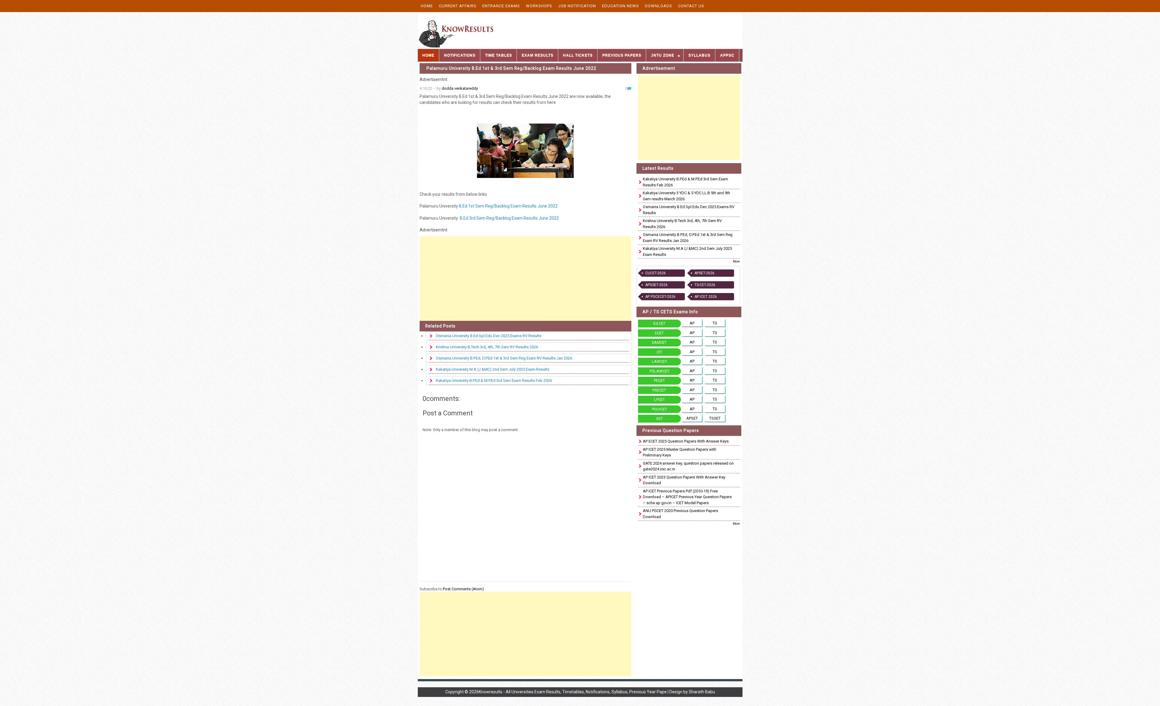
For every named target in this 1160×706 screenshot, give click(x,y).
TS (715, 323)
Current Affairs (457, 6)
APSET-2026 (704, 273)
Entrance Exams (501, 6)
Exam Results (537, 55)
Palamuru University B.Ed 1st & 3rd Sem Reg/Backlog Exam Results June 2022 (511, 68)
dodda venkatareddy (460, 88)
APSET (692, 418)
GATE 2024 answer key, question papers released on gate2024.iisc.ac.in (688, 466)
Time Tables (498, 55)
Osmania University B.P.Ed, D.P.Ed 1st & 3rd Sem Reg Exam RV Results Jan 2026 (504, 358)
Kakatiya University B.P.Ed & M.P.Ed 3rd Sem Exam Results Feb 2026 (494, 380)
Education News (620, 6)
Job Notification (577, 6)
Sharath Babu (702, 691)
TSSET (714, 418)
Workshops (539, 6)
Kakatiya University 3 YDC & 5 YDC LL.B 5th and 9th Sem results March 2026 (686, 196)
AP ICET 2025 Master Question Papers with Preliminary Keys (679, 452)
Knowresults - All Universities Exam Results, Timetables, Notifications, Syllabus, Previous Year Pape (573, 691)
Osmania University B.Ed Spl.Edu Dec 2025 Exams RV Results (488, 336)
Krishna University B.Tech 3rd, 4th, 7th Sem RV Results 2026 (487, 347)
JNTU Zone (662, 55)
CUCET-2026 (655, 273)
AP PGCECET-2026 (660, 297)
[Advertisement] (526, 278)
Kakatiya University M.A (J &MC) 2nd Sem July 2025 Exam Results (492, 369)
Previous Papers (621, 55)
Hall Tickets (578, 55)
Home (427, 6)
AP (692, 323)
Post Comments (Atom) (463, 589)
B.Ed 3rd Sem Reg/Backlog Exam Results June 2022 (509, 218)
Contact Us (691, 6)
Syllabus (699, 55)
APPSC (727, 55)
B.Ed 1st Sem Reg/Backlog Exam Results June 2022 (508, 206)
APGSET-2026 (656, 285)
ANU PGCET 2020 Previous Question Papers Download (680, 513)
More (736, 261)
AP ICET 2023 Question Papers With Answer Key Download (684, 480)
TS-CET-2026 (704, 285)
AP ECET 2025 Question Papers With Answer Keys (686, 441)
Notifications (459, 55)
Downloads (658, 6)
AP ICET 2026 (705, 297)
